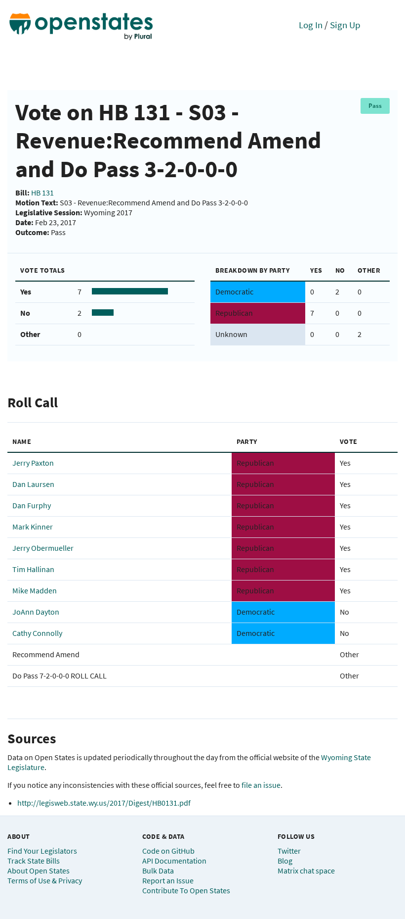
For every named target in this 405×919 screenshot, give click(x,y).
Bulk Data (158, 870)
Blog (285, 861)
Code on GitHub (168, 851)
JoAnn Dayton (35, 612)
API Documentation (174, 861)
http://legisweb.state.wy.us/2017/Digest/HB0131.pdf (104, 803)
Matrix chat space (306, 870)
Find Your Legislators (42, 851)
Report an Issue (168, 880)
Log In (311, 25)
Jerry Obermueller (43, 548)
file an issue (261, 785)
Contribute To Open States (186, 890)
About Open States (38, 870)
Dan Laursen (33, 484)
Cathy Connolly (37, 633)
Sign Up (345, 25)
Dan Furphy (31, 505)
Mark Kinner (32, 527)
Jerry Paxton (33, 463)
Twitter (289, 851)
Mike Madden (34, 590)
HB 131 (42, 192)
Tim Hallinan (33, 569)
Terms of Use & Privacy (44, 880)
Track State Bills (33, 861)
